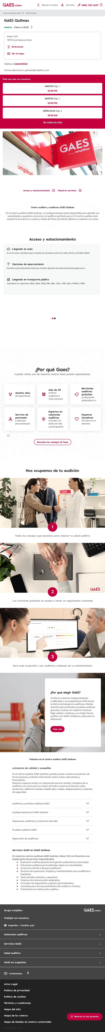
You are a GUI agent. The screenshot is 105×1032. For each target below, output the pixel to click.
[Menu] (101, 5)
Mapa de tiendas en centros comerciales (27, 1022)
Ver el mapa (18, 53)
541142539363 (21, 64)
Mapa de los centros (16, 1015)
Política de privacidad (17, 990)
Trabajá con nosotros (16, 918)
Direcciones (17, 46)
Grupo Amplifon (13, 910)
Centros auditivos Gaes (12, 13)
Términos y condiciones (17, 1003)
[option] (52, 153)
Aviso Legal (11, 984)
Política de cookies (15, 996)
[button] (84, 1016)
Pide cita (57, 729)
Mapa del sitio (12, 1009)
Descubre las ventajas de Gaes (52, 442)
